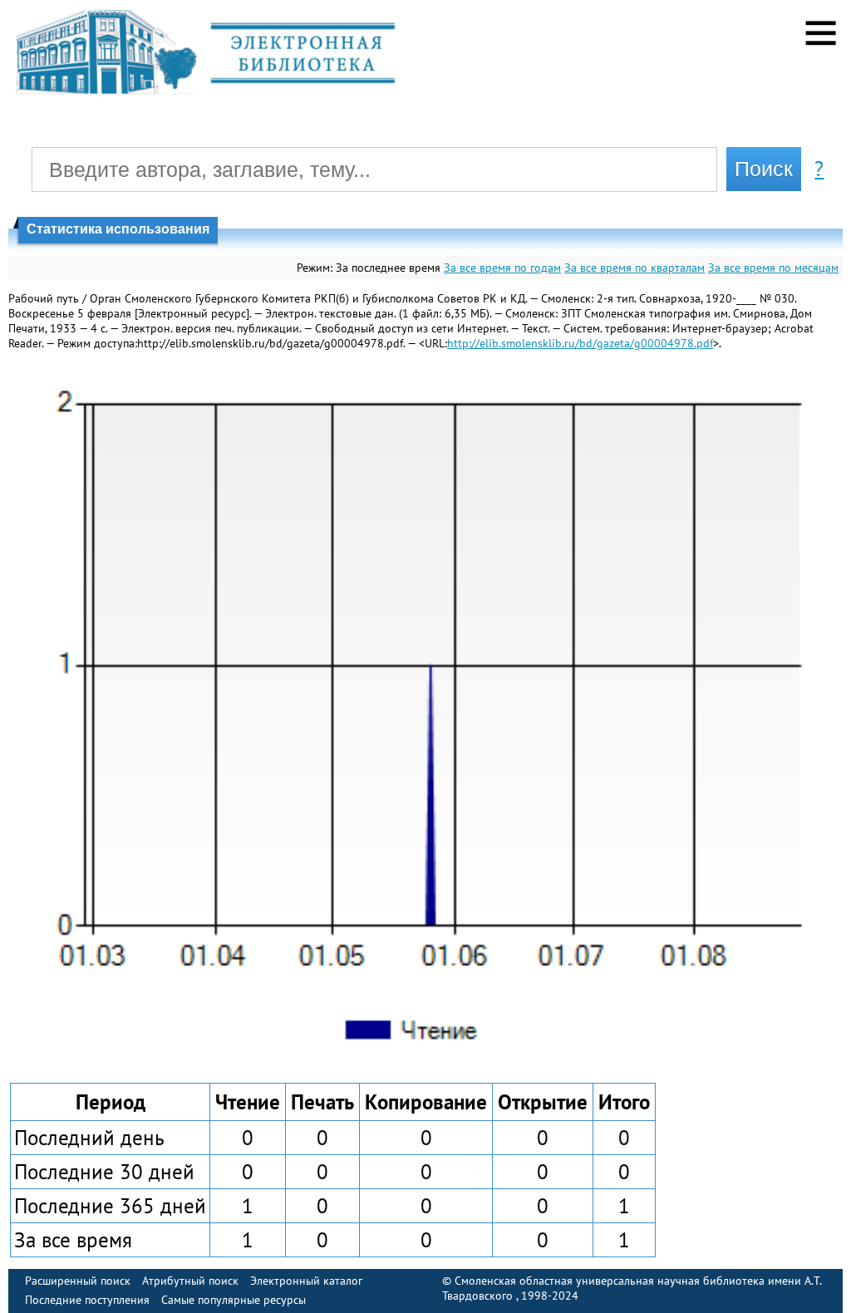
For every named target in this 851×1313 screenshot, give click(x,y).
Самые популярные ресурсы (233, 1299)
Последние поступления (87, 1299)
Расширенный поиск (77, 1280)
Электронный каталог (306, 1280)
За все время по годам (502, 267)
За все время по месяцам (773, 267)
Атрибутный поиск (190, 1280)
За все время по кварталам (634, 267)
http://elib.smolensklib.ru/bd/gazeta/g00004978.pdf (580, 343)
